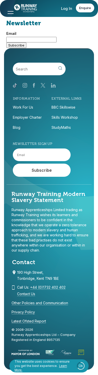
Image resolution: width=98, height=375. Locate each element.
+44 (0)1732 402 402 (48, 287)
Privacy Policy (23, 312)
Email (11, 33)
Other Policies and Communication (40, 303)
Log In (66, 8)
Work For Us (23, 107)
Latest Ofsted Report (29, 321)
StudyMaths (61, 127)
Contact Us (26, 294)
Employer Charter (27, 117)
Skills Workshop (65, 117)
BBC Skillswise (63, 107)
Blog (16, 127)
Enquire (85, 8)
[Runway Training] (23, 9)
